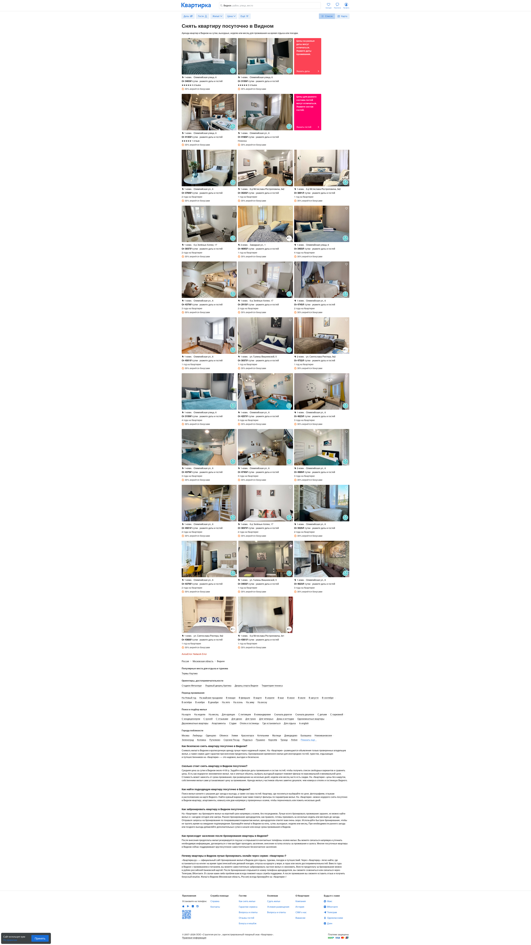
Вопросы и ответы (248, 912)
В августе (314, 697)
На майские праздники (211, 697)
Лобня (294, 739)
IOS (183, 906)
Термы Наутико (190, 673)
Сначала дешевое (304, 714)
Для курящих (228, 714)
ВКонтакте (332, 906)
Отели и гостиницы (249, 723)
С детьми (322, 714)
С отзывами (222, 718)
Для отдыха (290, 723)
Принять (40, 938)
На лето (226, 702)
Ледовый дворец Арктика (218, 685)
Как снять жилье (247, 901)
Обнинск (223, 735)
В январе (230, 697)
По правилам (10, 938)
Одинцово (211, 735)
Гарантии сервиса (248, 906)
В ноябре (200, 702)
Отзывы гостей (246, 917)
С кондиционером (191, 718)
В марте (257, 697)
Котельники (263, 735)
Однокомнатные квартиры (310, 718)
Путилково (214, 739)
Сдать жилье (273, 901)
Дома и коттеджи (285, 718)
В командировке (262, 714)
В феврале (244, 697)
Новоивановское (323, 735)
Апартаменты (219, 723)
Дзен (329, 923)
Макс (329, 901)
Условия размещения (278, 906)
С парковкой (336, 714)
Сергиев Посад (231, 739)
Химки (234, 735)
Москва (185, 735)
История (300, 906)
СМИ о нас (301, 912)
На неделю (199, 714)
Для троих (250, 718)
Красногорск (247, 735)
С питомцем (244, 714)
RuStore (197, 906)
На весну (262, 702)
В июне (291, 697)
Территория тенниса (272, 685)
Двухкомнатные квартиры (195, 723)
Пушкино (260, 739)
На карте (186, 714)
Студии (232, 723)
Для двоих (236, 718)
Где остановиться (271, 723)
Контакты (215, 906)
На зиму (250, 702)
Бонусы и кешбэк (247, 923)
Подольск (248, 739)
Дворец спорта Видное (246, 685)
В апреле (269, 697)
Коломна (201, 739)
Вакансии (300, 917)
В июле (301, 697)
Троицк (284, 739)
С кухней (208, 718)
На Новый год (189, 697)
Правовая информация (194, 937)
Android (188, 906)
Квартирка (198, 5)
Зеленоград (188, 739)
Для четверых (266, 718)
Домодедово (290, 735)
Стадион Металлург (192, 685)
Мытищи (276, 735)
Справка (214, 901)
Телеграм (332, 912)
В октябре (187, 702)
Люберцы (197, 735)
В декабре (213, 702)
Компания (301, 901)
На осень (238, 702)
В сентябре (328, 697)
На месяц (213, 714)
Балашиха (306, 735)
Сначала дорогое (283, 714)
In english (304, 723)
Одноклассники (335, 917)
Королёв (272, 739)
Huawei (193, 906)
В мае (281, 697)
